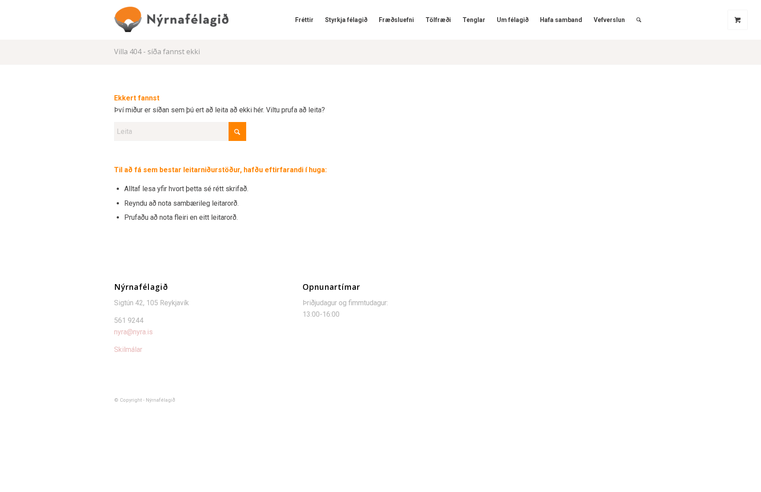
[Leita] (639, 20)
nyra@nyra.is (133, 332)
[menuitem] (304, 20)
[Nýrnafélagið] (171, 20)
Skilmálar (128, 349)
